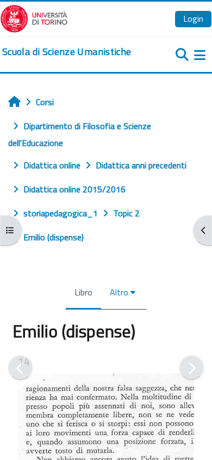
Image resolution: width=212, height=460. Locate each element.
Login (193, 18)
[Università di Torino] (34, 17)
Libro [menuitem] (83, 292)
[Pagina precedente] (20, 367)
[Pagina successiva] (191, 367)
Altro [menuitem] (119, 292)
